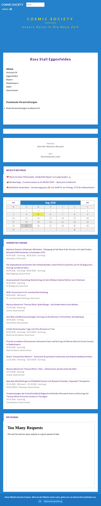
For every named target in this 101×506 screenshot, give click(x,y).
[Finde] (49, 4)
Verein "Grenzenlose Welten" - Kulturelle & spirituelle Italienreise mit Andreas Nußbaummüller (49, 356)
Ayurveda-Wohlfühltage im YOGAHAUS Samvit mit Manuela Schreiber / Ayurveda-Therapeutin (48, 381)
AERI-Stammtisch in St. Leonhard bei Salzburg (27, 292)
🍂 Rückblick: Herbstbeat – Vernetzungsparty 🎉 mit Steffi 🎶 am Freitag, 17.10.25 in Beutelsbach (50, 187)
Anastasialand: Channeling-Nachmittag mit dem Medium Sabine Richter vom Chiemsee (45, 280)
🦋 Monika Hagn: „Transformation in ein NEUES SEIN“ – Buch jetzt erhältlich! (41, 182)
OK (40, 501)
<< (13, 202)
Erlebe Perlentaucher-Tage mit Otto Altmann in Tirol (30, 329)
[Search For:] (38, 4)
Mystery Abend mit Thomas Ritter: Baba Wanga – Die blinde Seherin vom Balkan (42, 304)
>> (87, 202)
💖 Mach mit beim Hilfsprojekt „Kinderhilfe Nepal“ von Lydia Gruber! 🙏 (38, 177)
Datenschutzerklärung (53, 501)
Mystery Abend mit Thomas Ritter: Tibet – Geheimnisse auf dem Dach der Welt (41, 369)
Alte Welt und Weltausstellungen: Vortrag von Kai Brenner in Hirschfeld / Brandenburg (45, 316)
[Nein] (97, 500)
